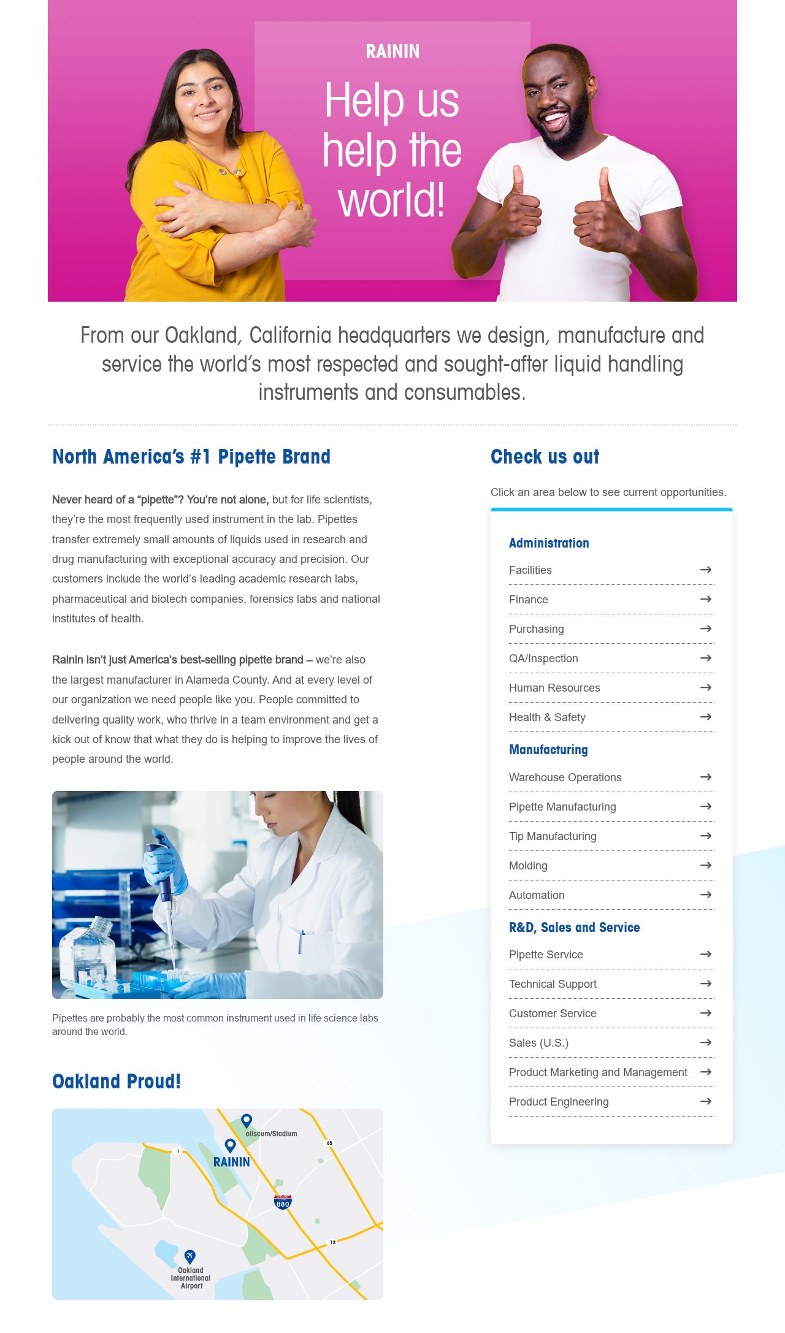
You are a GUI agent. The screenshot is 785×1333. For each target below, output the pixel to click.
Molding (528, 865)
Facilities (530, 569)
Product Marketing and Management (598, 1072)
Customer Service (553, 1013)
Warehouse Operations (565, 777)
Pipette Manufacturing (562, 806)
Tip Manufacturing (553, 836)
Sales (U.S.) (539, 1042)
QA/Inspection (543, 658)
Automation (537, 894)
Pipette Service (546, 954)
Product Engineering (559, 1101)
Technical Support (553, 983)
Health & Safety (547, 717)
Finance (528, 599)
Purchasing (536, 628)
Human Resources (554, 687)
